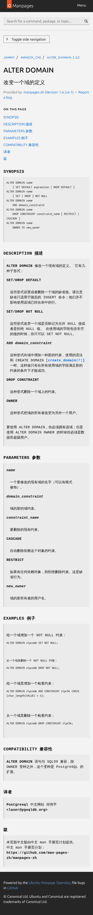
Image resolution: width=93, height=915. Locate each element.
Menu (81, 5)
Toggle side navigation (28, 39)
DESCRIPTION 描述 (17, 124)
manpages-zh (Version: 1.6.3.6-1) (49, 92)
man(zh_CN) (31, 57)
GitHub (12, 888)
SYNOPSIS (11, 117)
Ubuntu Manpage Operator (49, 883)
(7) (65, 360)
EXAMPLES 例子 (15, 138)
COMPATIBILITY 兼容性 (21, 145)
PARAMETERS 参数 (17, 131)
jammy (9, 57)
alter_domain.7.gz (63, 57)
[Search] (86, 21)
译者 (6, 152)
